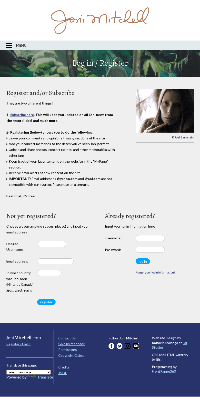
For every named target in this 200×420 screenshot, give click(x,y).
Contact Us (67, 338)
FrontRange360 (164, 371)
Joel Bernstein (184, 137)
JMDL (62, 373)
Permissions (67, 349)
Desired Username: (14, 247)
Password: (113, 250)
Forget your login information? (155, 272)
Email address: (17, 261)
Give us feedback (71, 344)
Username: (113, 238)
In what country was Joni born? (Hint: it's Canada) (19, 281)
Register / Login (18, 344)
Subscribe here (22, 115)
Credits (64, 367)
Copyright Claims (71, 355)
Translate (45, 377)
